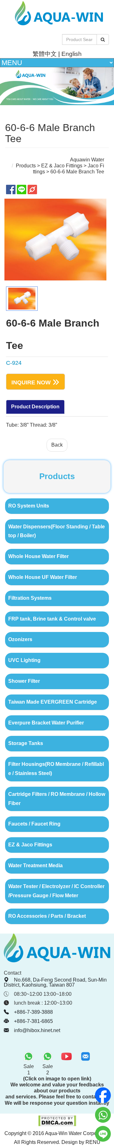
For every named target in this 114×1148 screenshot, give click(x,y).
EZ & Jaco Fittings (61, 165)
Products (26, 165)
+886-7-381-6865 (33, 1021)
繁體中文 (45, 54)
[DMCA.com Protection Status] (57, 1124)
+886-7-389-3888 (33, 1012)
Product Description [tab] (35, 406)
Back (57, 445)
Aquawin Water (87, 159)
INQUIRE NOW (31, 382)
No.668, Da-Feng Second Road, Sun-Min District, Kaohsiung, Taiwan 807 (55, 982)
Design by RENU (80, 1142)
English (71, 54)
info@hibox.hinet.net (37, 1030)
